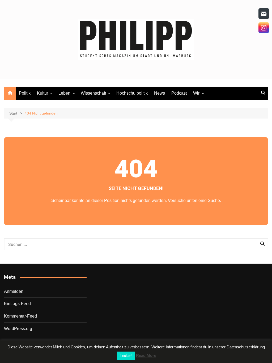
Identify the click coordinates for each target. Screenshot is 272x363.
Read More (146, 355)
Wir (196, 93)
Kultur (42, 93)
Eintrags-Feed (17, 303)
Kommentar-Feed (20, 316)
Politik (25, 93)
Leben (64, 93)
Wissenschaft (93, 93)
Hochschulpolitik (132, 93)
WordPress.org (18, 328)
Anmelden (13, 291)
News (159, 93)
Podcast (179, 93)
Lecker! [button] (126, 356)
